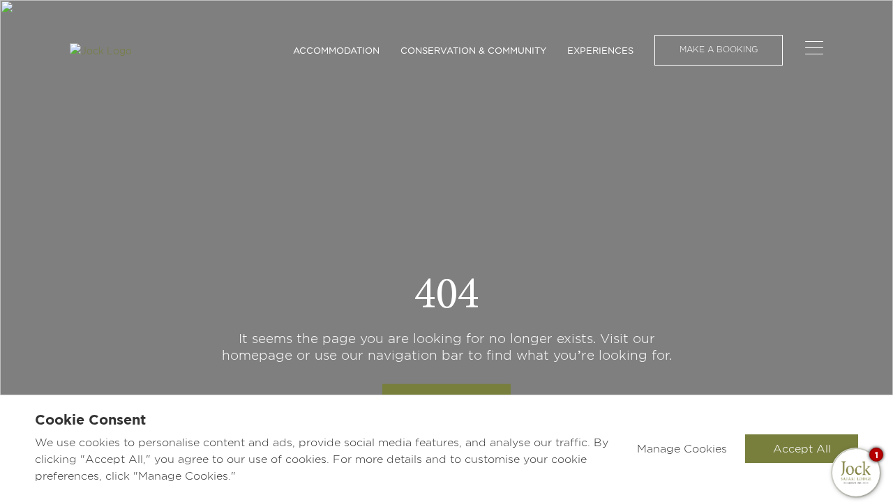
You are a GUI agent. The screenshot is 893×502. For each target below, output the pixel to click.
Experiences (600, 50)
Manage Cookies (682, 449)
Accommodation (336, 50)
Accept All (802, 449)
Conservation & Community (473, 50)
